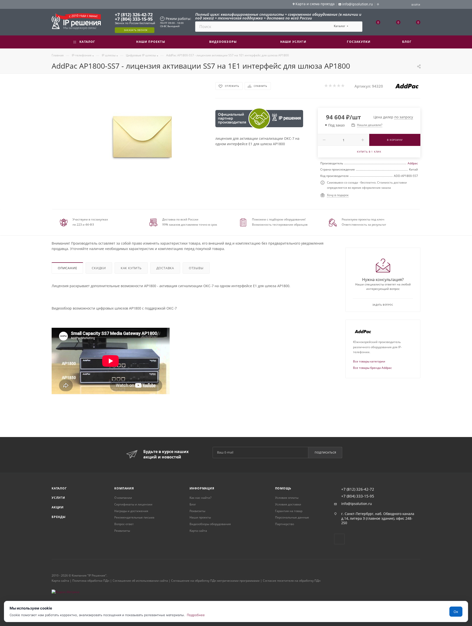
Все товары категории (369, 361)
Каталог (59, 488)
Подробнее (196, 615)
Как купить (131, 268)
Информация (202, 488)
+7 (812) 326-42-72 (134, 14)
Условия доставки (288, 504)
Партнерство (284, 524)
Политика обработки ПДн (90, 581)
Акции (58, 507)
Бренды (59, 517)
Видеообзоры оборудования (210, 524)
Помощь (283, 488)
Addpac (413, 163)
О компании (123, 498)
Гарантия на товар (288, 511)
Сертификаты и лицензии (133, 504)
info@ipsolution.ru (356, 503)
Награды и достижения (131, 511)
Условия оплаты (286, 498)
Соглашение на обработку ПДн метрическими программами (215, 581)
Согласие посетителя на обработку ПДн (292, 581)
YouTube (339, 539)
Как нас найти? (200, 498)
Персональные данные (292, 517)
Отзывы (196, 268)
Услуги (58, 498)
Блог (193, 504)
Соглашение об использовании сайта (140, 581)
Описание (67, 268)
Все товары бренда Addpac (372, 368)
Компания (124, 488)
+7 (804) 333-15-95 (134, 19)
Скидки (99, 268)
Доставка (165, 268)
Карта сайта (198, 531)
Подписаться (325, 452)
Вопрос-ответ (124, 524)
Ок (456, 612)
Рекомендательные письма (134, 517)
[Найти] (356, 26)
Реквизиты (122, 531)
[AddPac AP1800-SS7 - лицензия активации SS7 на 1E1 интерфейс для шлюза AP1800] (142, 136)
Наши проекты (200, 517)
